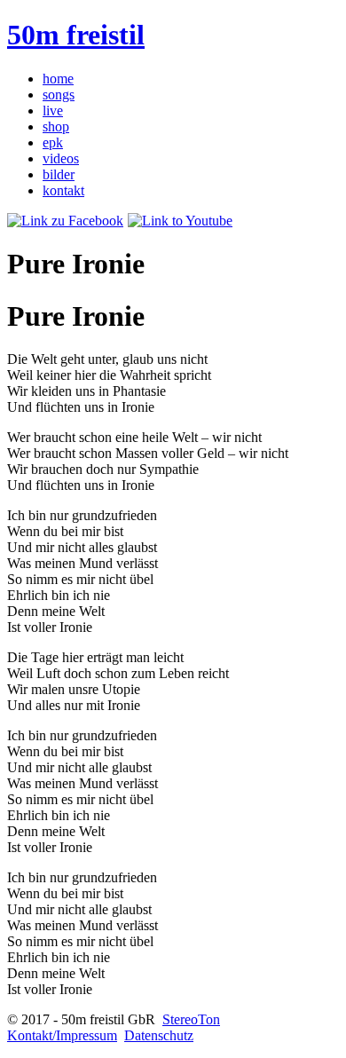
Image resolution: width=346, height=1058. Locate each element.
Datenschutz (158, 1035)
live (53, 110)
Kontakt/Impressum (62, 1035)
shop (56, 126)
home (58, 78)
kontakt (63, 190)
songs (59, 94)
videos (61, 158)
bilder (59, 174)
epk (53, 142)
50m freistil (76, 35)
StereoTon (191, 1019)
